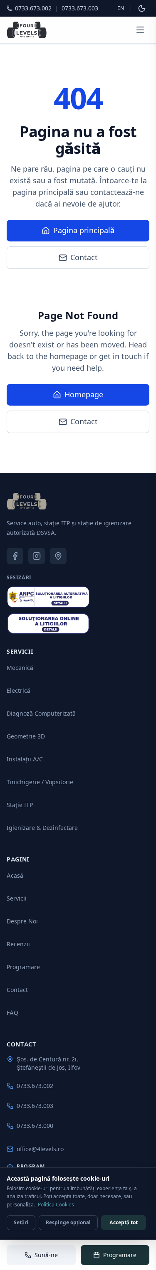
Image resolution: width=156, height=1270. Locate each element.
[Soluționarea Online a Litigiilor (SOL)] (48, 624)
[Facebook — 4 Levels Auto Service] (15, 556)
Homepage (83, 394)
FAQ (12, 1012)
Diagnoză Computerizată (41, 713)
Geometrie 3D (26, 736)
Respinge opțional (68, 1222)
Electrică (18, 690)
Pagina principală (83, 230)
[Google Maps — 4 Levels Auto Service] (58, 556)
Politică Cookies (56, 1204)
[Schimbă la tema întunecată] (141, 8)
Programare (23, 966)
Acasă (15, 875)
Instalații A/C (25, 759)
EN (120, 8)
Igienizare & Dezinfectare (42, 827)
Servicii (17, 898)
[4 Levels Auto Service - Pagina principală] (27, 30)
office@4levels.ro (40, 1148)
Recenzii (18, 944)
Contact (84, 257)
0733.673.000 (35, 1125)
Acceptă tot (123, 1222)
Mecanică (20, 667)
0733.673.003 (35, 1105)
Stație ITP (20, 804)
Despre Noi (22, 921)
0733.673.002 (35, 1085)
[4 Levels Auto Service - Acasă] (27, 501)
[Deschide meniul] (140, 30)
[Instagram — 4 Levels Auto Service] (36, 556)
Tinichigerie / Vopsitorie (40, 781)
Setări (21, 1222)
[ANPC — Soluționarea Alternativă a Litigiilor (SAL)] (48, 597)
